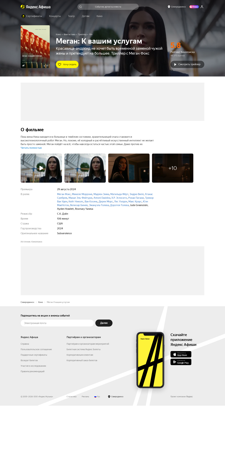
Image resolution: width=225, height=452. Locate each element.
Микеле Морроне (82, 194)
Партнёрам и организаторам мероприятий (88, 390)
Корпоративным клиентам (80, 401)
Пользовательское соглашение (36, 395)
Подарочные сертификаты (34, 401)
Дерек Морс (106, 201)
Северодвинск (27, 348)
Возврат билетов (29, 406)
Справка (25, 390)
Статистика (71, 443)
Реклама (85, 443)
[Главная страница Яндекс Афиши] (23, 7)
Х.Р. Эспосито (119, 197)
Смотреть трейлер (189, 64)
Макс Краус (135, 201)
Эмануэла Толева (99, 205)
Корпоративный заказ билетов (82, 406)
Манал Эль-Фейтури (80, 197)
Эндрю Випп (136, 194)
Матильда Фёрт (119, 194)
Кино (40, 348)
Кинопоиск (36, 241)
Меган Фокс (64, 194)
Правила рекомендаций (32, 418)
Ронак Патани (136, 197)
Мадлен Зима (101, 194)
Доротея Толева (119, 205)
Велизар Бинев (79, 205)
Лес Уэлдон (120, 201)
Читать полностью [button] (31, 147)
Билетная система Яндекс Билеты (84, 395)
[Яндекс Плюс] (194, 6)
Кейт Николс (76, 201)
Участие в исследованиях (33, 412)
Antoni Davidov (102, 197)
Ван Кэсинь (91, 201)
